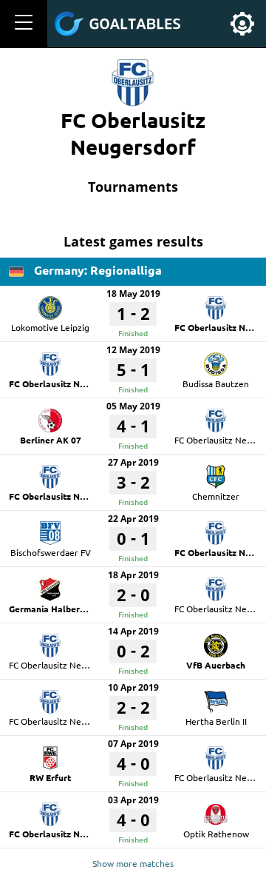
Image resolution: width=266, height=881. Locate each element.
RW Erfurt (50, 777)
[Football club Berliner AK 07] (50, 415)
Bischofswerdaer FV (50, 552)
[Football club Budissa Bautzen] (216, 359)
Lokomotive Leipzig (50, 327)
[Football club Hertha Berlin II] (216, 696)
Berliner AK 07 (50, 440)
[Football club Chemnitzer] (216, 471)
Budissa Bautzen (216, 383)
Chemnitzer (215, 496)
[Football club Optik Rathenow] (216, 809)
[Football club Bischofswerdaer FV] (50, 528)
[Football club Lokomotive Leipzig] (50, 302)
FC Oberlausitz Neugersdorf (67, 383)
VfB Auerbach (215, 665)
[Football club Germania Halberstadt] (50, 584)
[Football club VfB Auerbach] (216, 640)
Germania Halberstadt (55, 608)
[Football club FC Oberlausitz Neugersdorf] (216, 302)
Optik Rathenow (216, 834)
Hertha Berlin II (216, 721)
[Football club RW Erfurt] (50, 753)
